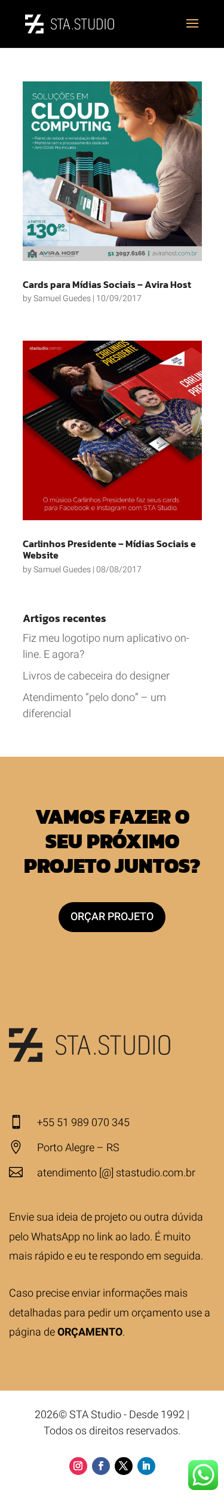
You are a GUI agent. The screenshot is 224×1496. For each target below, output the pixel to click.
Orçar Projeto (112, 917)
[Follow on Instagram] (78, 1466)
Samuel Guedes (62, 298)
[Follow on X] (124, 1466)
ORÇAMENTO (89, 1332)
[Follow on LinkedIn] (146, 1466)
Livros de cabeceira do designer (96, 676)
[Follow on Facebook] (101, 1466)
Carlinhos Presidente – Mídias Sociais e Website (109, 549)
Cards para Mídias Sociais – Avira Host (107, 284)
